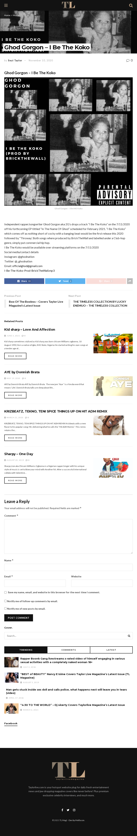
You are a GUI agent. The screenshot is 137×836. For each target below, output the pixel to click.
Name (9, 560)
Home (7, 15)
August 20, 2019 (15, 460)
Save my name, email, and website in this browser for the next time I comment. (54, 592)
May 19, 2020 (13, 378)
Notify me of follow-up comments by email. (32, 601)
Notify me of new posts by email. (26, 608)
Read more (15, 356)
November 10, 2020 (41, 60)
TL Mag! (63, 820)
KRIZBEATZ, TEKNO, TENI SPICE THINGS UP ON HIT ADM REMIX (55, 411)
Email (8, 576)
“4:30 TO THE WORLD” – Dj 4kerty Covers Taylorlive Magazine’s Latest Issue (72, 705)
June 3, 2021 (13, 336)
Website (76, 576)
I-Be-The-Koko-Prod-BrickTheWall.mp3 (29, 270)
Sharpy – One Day (18, 454)
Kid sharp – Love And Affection (29, 330)
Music (16, 15)
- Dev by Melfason (75, 820)
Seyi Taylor (15, 60)
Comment (11, 515)
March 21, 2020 (14, 417)
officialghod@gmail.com (27, 266)
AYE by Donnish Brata (22, 372)
